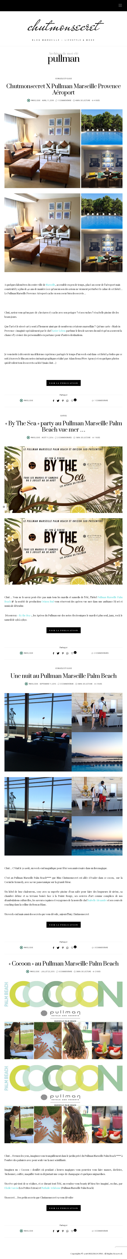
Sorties (63, 416)
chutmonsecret (63, 25)
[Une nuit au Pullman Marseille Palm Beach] (63, 732)
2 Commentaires (64, 438)
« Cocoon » (25, 1169)
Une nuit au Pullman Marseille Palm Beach (63, 676)
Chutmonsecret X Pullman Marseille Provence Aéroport (63, 89)
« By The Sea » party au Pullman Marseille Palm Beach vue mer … (63, 427)
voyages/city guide (63, 79)
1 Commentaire (64, 100)
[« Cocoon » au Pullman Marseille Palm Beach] (63, 1019)
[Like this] (72, 400)
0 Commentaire (67, 684)
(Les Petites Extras (28, 1188)
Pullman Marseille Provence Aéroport (27, 293)
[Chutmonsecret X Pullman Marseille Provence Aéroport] (63, 148)
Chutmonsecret (48, 1197)
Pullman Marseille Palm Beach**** (32, 877)
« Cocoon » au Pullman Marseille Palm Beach (64, 964)
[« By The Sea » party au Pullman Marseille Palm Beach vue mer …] (63, 479)
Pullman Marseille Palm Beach (77, 1188)
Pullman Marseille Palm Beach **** (103, 1155)
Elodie (37, 100)
